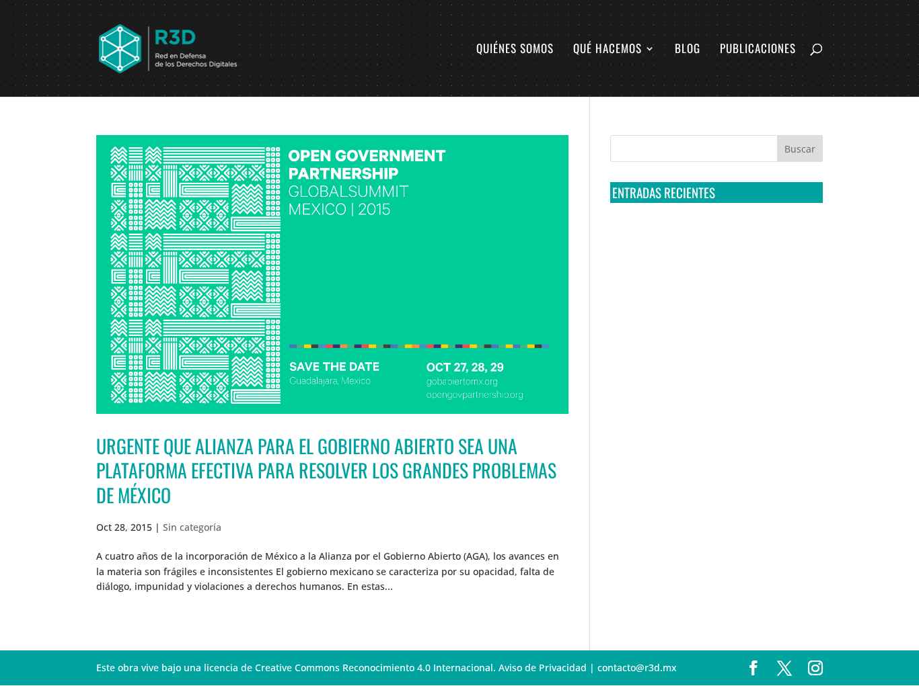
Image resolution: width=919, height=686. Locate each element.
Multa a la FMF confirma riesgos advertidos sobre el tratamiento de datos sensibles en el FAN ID (712, 288)
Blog (687, 50)
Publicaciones (758, 50)
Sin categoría (192, 527)
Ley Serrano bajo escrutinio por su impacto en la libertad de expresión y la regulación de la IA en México (714, 387)
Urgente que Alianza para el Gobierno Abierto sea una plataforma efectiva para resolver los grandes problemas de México (326, 470)
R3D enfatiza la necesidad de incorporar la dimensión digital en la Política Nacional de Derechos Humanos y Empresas (708, 438)
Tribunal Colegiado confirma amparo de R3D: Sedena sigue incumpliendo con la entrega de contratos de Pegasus (713, 238)
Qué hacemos (607, 50)
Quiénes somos (515, 50)
